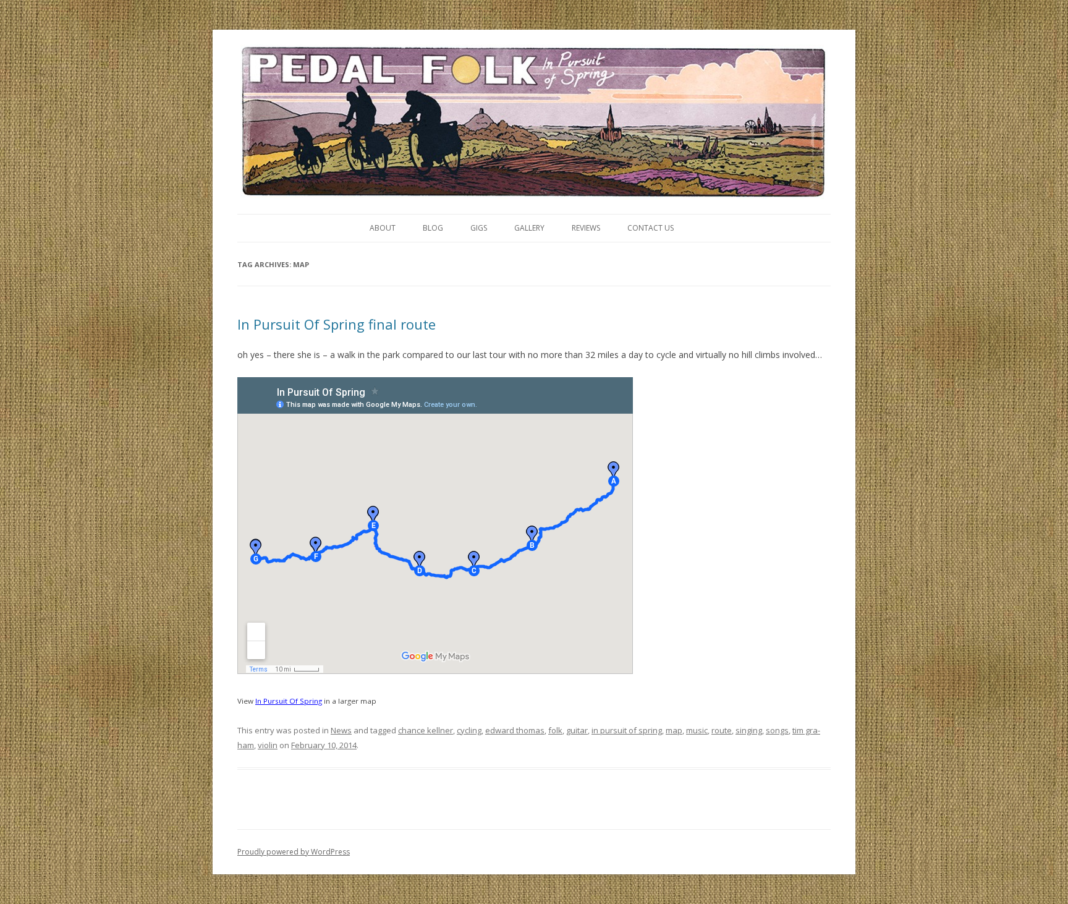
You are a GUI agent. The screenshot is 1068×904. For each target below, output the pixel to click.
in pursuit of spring (626, 730)
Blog (433, 228)
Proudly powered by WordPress (293, 851)
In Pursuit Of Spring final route (336, 324)
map (674, 730)
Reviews (586, 228)
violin (268, 745)
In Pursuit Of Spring (288, 701)
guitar (577, 730)
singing (748, 730)
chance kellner (425, 730)
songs (777, 730)
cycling (469, 730)
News (341, 730)
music (697, 730)
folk (555, 730)
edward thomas (515, 730)
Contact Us (650, 228)
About (383, 228)
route (721, 730)
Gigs (478, 228)
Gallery (529, 228)
